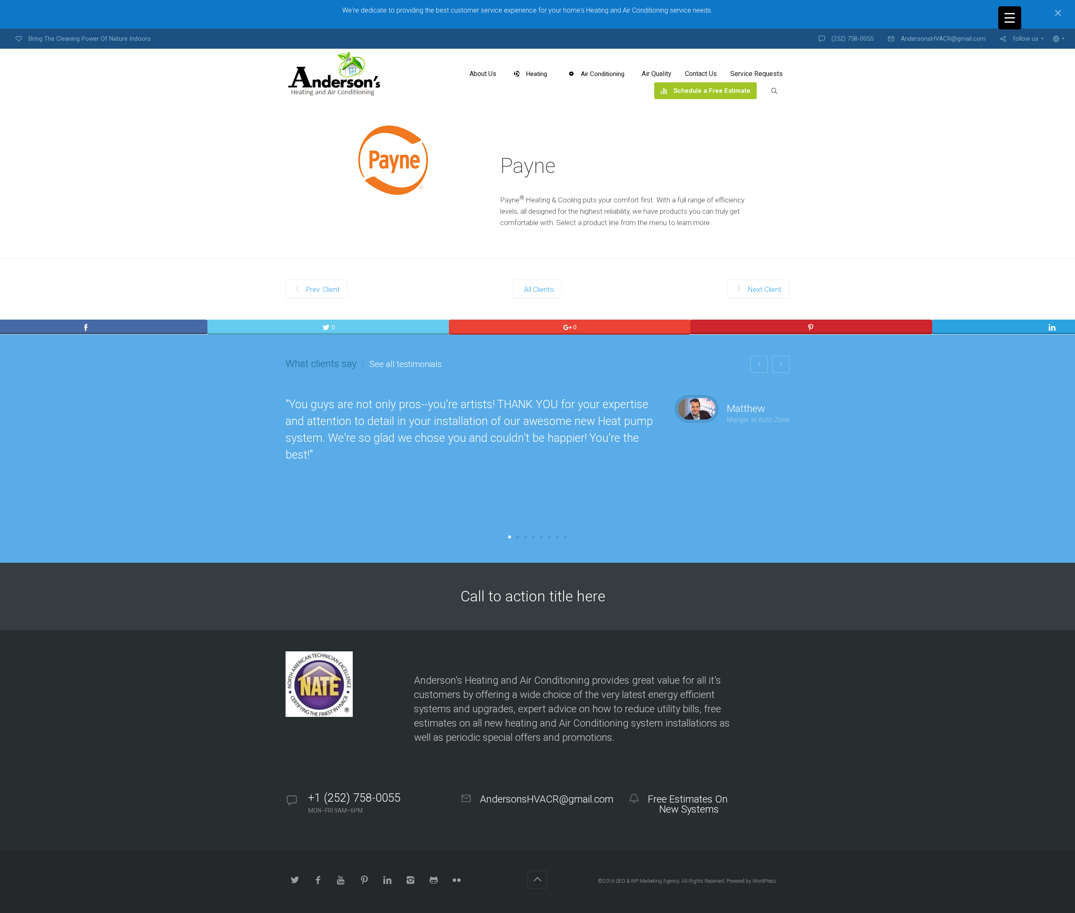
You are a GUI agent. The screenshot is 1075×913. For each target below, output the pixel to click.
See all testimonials (406, 364)
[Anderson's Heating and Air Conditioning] (335, 74)
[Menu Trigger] (1009, 17)
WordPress (764, 881)
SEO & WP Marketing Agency (647, 881)
